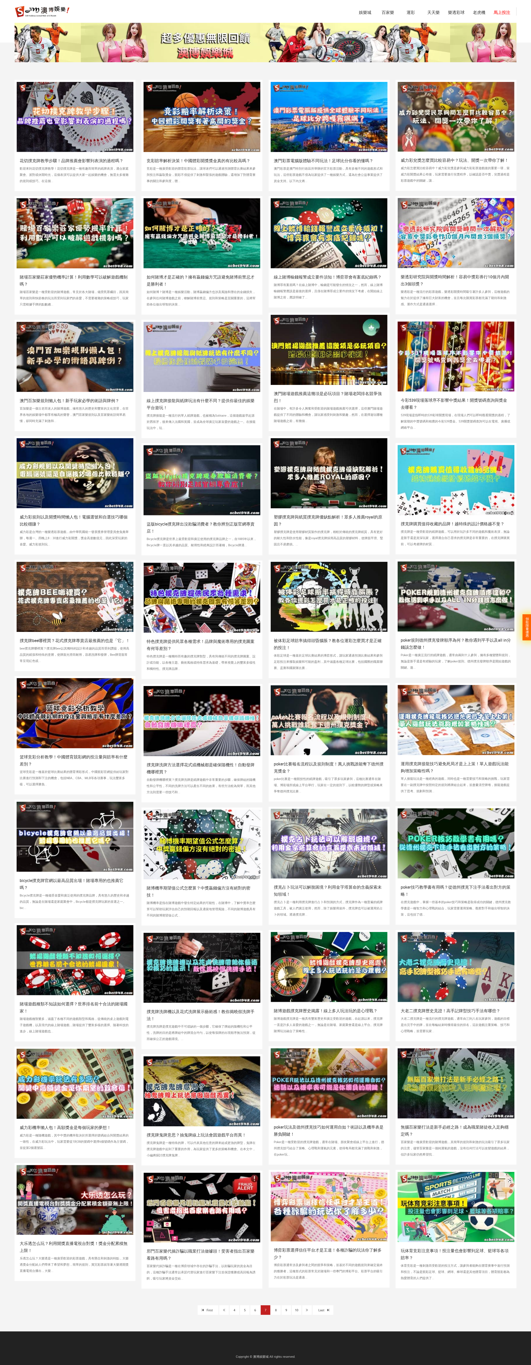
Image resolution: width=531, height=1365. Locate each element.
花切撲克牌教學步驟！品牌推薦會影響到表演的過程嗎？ (71, 160)
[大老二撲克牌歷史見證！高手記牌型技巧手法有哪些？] (456, 967)
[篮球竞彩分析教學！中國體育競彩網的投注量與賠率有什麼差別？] (75, 713)
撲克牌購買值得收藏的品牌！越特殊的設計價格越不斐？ (452, 524)
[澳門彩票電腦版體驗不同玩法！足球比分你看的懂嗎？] (329, 117)
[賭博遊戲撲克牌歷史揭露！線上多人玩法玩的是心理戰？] (329, 967)
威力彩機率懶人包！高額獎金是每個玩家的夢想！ (65, 1127)
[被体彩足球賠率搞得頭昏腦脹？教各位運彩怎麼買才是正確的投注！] (329, 597)
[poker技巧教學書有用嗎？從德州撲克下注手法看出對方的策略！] (456, 843)
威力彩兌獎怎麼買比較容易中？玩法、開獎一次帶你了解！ (455, 160)
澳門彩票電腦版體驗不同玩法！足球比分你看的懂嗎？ (323, 160)
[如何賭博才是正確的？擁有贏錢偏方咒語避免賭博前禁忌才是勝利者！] (202, 233)
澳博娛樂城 (261, 1356)
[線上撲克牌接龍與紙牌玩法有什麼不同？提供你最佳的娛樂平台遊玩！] (202, 357)
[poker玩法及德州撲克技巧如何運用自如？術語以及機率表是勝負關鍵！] (329, 1083)
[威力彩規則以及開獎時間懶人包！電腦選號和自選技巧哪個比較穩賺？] (75, 473)
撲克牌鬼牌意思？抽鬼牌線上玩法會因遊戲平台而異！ (196, 1135)
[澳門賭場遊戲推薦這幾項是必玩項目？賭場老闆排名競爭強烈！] (329, 350)
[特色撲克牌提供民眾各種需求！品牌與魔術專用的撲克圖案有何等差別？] (202, 598)
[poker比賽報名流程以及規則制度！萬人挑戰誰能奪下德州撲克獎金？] (329, 720)
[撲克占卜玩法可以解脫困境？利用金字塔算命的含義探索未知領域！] (329, 843)
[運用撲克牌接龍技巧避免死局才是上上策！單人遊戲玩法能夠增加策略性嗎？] (456, 720)
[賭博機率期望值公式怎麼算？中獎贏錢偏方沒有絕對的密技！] (202, 844)
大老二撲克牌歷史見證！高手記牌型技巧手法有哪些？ (450, 1010)
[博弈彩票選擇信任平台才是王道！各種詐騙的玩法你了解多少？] (329, 1206)
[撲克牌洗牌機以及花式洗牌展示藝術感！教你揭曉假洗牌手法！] (202, 968)
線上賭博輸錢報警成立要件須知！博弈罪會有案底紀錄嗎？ (328, 277)
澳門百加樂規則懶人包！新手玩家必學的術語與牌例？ (69, 400)
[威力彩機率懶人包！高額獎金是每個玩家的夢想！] (75, 1084)
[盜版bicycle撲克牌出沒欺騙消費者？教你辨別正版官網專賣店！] (202, 480)
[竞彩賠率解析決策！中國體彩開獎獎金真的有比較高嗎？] (202, 117)
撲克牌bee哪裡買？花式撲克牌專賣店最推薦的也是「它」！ (75, 640)
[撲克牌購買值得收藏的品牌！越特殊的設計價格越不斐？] (456, 480)
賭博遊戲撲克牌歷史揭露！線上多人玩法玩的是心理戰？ (326, 1010)
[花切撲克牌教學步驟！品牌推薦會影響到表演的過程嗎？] (75, 117)
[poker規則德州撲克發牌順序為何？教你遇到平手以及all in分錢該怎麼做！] (456, 596)
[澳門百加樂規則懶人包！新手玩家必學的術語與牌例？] (75, 357)
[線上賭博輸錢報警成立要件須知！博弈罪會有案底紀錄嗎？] (329, 233)
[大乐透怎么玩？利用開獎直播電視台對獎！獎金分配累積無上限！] (75, 1200)
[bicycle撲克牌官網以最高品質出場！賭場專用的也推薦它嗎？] (75, 837)
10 (296, 1310)
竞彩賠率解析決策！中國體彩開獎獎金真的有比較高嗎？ (198, 160)
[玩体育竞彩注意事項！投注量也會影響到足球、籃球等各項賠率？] (456, 1207)
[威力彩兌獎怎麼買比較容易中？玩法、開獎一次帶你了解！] (456, 117)
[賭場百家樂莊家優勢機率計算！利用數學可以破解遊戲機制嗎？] (75, 233)
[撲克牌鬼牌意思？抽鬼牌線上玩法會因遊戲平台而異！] (202, 1091)
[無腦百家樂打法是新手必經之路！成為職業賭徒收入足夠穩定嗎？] (456, 1083)
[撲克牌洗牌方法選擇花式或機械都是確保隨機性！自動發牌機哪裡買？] (202, 721)
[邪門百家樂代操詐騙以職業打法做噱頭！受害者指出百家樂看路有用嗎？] (202, 1207)
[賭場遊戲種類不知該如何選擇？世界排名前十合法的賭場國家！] (75, 960)
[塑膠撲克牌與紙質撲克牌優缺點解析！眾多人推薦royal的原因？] (329, 473)
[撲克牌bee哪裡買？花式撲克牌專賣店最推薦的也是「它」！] (75, 597)
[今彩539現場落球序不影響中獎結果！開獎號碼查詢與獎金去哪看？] (456, 356)
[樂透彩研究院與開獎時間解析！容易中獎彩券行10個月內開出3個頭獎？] (456, 233)
